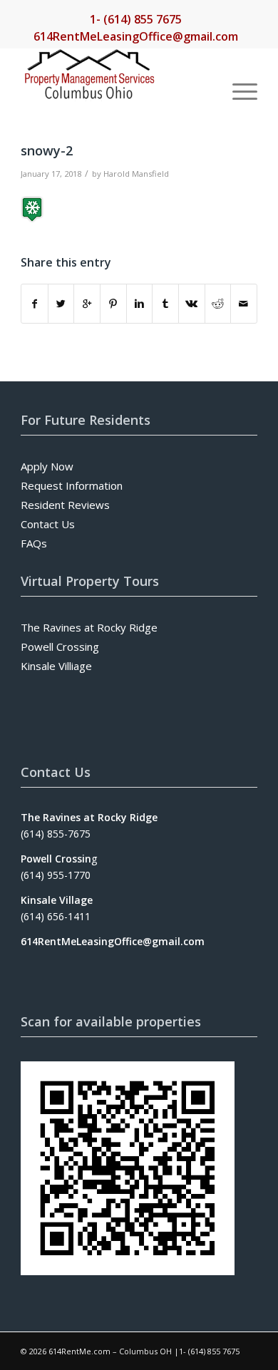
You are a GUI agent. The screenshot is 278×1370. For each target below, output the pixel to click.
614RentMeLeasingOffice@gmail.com (136, 36)
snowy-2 (47, 150)
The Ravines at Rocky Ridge (89, 627)
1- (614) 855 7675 (136, 19)
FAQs (34, 543)
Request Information (72, 485)
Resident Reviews (65, 505)
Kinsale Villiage (56, 666)
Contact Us (48, 524)
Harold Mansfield (136, 173)
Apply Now (47, 466)
